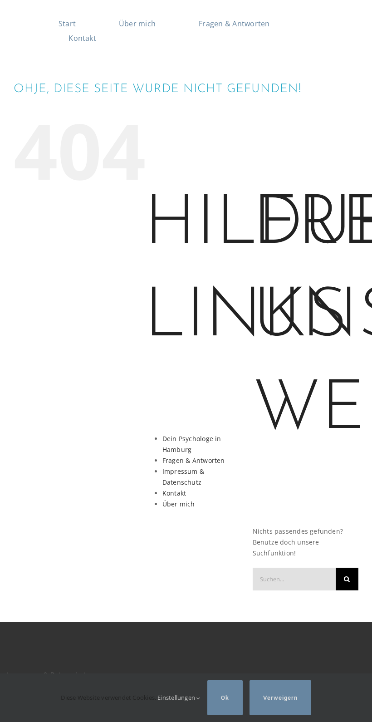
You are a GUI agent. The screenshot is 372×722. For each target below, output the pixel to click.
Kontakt (174, 493)
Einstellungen (176, 697)
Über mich (178, 504)
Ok (225, 697)
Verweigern (280, 697)
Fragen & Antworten (193, 460)
